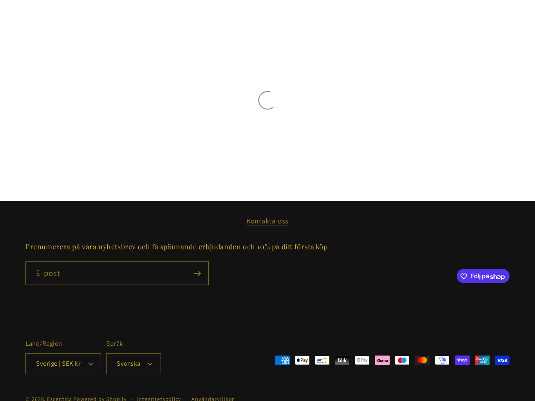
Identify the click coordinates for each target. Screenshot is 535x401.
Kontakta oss (267, 220)
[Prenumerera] (197, 273)
